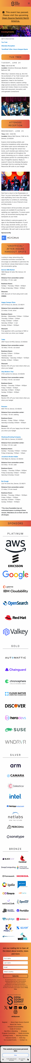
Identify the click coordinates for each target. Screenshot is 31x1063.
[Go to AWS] (15, 547)
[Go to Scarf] (22, 928)
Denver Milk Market (8, 270)
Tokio (3, 339)
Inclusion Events (11, 1038)
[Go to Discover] (15, 706)
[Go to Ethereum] (22, 868)
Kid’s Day (22, 1038)
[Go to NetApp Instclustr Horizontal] (15, 807)
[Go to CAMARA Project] (15, 776)
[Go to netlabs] (15, 817)
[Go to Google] (15, 575)
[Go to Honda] (22, 876)
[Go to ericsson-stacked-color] (15, 561)
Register (4, 1022)
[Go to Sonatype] (15, 837)
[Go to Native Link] (8, 902)
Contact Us (23, 1040)
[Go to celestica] (15, 786)
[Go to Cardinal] (22, 859)
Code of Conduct (15, 1029)
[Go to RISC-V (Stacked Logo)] (8, 928)
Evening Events (8, 1035)
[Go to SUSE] (15, 730)
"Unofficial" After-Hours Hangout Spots (14, 49)
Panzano (4, 406)
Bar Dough (5, 481)
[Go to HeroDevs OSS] (15, 718)
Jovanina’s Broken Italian (9, 456)
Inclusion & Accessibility (15, 1027)
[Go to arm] (16, 766)
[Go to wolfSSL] (22, 936)
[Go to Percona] (15, 827)
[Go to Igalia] (8, 885)
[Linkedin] (15, 1007)
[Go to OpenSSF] (22, 902)
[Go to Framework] (8, 876)
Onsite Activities (23, 1033)
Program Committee (8, 1033)
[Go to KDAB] (22, 885)
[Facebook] (25, 1007)
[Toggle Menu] (29, 3)
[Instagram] (15, 1012)
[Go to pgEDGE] (8, 919)
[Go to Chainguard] (15, 670)
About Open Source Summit (20, 1022)
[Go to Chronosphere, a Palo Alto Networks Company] (15, 682)
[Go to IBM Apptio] (15, 590)
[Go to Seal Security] (8, 936)
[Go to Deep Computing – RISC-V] (8, 868)
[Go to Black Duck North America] (8, 859)
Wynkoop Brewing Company (11, 437)
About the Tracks (15, 1024)
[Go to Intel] (15, 796)
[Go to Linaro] (8, 893)
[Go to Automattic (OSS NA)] (15, 658)
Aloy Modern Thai (7, 371)
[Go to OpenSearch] (15, 604)
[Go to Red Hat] (15, 618)
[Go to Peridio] (22, 911)
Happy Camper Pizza (8, 302)
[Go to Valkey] (15, 632)
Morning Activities (22, 1035)
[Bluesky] (10, 1007)
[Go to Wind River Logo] (15, 742)
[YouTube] (20, 1007)
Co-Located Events (10, 1040)
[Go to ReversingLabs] (22, 919)
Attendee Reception (8, 46)
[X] (6, 1007)
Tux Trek (4, 42)
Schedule (24, 1031)
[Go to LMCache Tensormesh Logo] (22, 894)
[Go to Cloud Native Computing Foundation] (15, 694)
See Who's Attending (11, 1031)
